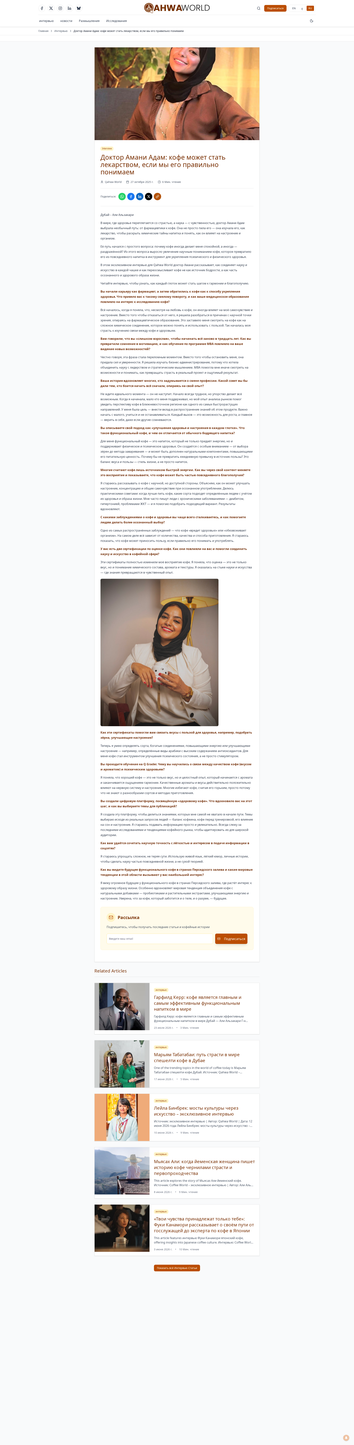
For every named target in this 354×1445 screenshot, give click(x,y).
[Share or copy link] (157, 196)
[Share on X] (148, 196)
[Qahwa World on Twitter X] (51, 8)
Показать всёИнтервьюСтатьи (177, 1268)
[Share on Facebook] (131, 196)
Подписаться (275, 8)
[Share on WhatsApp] (122, 196)
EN (294, 8)
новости (66, 21)
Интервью (61, 31)
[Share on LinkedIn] (139, 196)
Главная (43, 31)
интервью (46, 21)
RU (310, 8)
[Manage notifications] (346, 1438)
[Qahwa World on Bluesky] (78, 8)
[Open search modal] (258, 8)
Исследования (116, 21)
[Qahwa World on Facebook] (41, 8)
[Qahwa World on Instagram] (60, 8)
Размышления (89, 21)
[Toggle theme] (312, 21)
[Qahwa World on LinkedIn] (69, 8)
